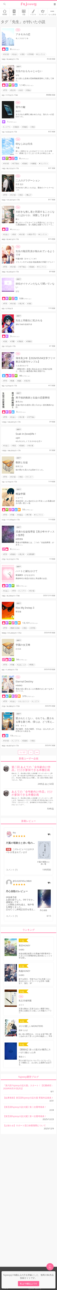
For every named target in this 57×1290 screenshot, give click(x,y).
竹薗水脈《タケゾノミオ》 (27, 258)
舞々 (18, 219)
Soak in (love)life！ (26, 434)
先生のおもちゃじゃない (29, 71)
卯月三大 (19, 466)
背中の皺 (20, 107)
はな (17, 75)
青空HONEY (24, 945)
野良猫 (18, 611)
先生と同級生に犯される (29, 320)
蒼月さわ (19, 401)
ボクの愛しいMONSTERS (31, 1026)
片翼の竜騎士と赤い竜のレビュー (21, 842)
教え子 (29, 195)
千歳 (17, 147)
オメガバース (24, 701)
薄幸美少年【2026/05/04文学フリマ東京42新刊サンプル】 (35, 359)
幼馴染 (34, 163)
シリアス (7, 127)
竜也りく (22, 1056)
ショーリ (19, 497)
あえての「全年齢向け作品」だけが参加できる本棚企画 (32, 793)
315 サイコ (21, 725)
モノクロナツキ (22, 38)
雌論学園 (20, 493)
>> (37, 752)
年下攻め (16, 163)
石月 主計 (19, 184)
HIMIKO (19, 685)
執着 (12, 381)
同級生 (25, 127)
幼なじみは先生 (24, 143)
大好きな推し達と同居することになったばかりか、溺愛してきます (35, 213)
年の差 (6, 54)
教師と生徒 (22, 462)
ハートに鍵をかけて (27, 571)
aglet (18, 438)
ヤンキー (30, 477)
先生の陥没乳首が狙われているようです (35, 252)
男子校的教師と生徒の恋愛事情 (33, 397)
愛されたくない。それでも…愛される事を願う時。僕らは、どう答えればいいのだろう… (35, 720)
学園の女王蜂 (23, 644)
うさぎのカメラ (22, 365)
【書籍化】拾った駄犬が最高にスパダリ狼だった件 (35, 1051)
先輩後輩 (31, 554)
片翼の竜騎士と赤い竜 (43, 863)
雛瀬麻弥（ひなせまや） (26, 575)
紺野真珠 (19, 539)
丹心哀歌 (43, 910)
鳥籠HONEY (24, 971)
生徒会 (20, 515)
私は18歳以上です (28, 1283)
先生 (23, 54)
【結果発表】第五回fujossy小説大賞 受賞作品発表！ (28, 1097)
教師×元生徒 (15, 628)
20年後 (31, 54)
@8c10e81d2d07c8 (24, 324)
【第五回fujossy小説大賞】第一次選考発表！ (25, 1116)
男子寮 (29, 515)
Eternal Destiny (24, 681)
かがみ (18, 649)
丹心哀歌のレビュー (17, 891)
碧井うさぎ (23, 1030)
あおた (18, 111)
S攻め (29, 90)
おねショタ (22, 665)
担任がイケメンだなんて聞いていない (35, 285)
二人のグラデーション (28, 180)
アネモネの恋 (23, 34)
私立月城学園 (25, 1000)
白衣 (21, 90)
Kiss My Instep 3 (25, 607)
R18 (5, 90)
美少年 (13, 90)
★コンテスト (40, 54)
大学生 (33, 628)
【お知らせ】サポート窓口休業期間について (24, 1125)
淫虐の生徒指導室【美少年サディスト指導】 (35, 533)
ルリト (21, 1005)
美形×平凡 (32, 234)
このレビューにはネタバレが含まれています (20, 851)
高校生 (16, 127)
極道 (19, 381)
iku (14, 832)
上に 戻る (50, 1267)
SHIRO (21, 949)
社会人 (15, 54)
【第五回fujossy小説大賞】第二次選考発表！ (25, 1106)
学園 (12, 341)
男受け (32, 665)
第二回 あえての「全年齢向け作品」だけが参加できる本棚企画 (31, 768)
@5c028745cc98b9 (22, 881)
